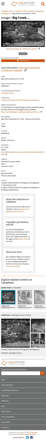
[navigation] (3, 4)
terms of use (23, 239)
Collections (5, 395)
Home (3, 380)
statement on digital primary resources (17, 210)
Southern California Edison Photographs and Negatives (20, 100)
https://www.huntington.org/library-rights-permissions (20, 112)
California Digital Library (28, 434)
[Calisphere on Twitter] (27, 437)
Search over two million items (13, 370)
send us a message (12, 266)
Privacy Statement (7, 417)
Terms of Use (5, 411)
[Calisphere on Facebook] (31, 437)
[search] (43, 4)
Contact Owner (24, 61)
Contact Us (5, 427)
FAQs (3, 406)
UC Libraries (33, 432)
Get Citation (23, 54)
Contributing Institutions (9, 390)
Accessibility (5, 422)
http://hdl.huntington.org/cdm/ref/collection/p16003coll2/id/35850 (23, 153)
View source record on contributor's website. (20, 69)
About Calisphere (7, 385)
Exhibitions (5, 401)
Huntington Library (7, 11)
